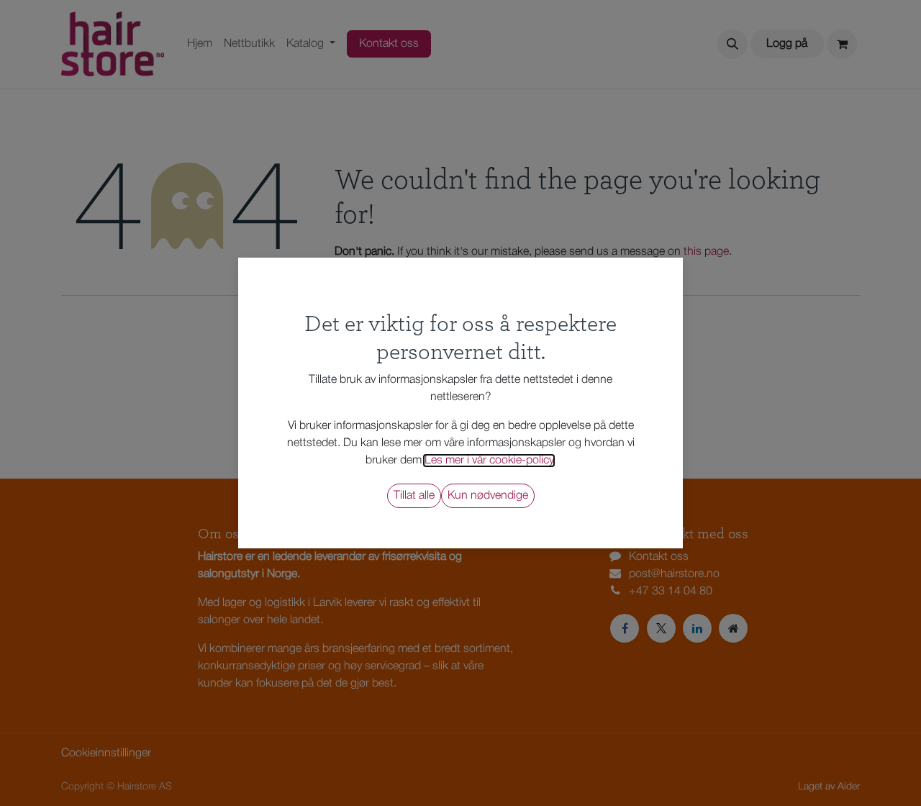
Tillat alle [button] (414, 496)
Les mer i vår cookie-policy (489, 461)
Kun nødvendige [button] (488, 496)
